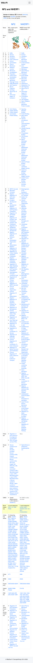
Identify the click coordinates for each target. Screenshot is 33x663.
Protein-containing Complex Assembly (24, 366)
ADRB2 (22, 520)
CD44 (13, 526)
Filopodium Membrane (12, 79)
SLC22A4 (22, 557)
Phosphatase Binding (24, 133)
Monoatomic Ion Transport (25, 613)
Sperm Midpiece (25, 101)
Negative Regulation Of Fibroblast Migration (24, 258)
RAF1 (16, 555)
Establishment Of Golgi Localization (25, 328)
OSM (15, 507)
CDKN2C (15, 529)
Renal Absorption (24, 370)
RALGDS (10, 557)
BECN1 (10, 523)
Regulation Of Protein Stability (14, 252)
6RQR (24, 603)
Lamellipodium (13, 72)
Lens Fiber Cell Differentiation (13, 321)
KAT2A (13, 542)
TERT (14, 565)
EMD (16, 534)
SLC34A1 (22, 560)
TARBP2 (10, 565)
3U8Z (12, 593)
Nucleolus (12, 56)
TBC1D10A (23, 566)
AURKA (10, 521)
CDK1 (21, 528)
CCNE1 (10, 526)
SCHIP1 (14, 558)
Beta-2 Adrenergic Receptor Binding (24, 142)
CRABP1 (26, 531)
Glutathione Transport (24, 292)
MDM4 (14, 547)
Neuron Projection (12, 87)
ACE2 (25, 518)
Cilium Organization (24, 295)
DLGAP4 (27, 533)
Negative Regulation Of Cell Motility (24, 419)
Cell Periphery (25, 99)
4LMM (27, 599)
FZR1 (16, 537)
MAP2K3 (15, 544)
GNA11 (28, 534)
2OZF (21, 599)
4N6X (24, 601)
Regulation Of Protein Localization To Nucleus (13, 330)
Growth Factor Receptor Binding (25, 179)
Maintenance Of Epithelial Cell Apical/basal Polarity (25, 306)
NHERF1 (25, 24)
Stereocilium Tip (25, 85)
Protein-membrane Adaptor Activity (25, 166)
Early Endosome (14, 59)
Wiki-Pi (4, 2)
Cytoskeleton (13, 62)
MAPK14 (10, 547)
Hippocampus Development (13, 229)
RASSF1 (15, 557)
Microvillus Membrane (24, 79)
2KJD (24, 596)
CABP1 (25, 507)
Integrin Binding (14, 110)
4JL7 (24, 599)
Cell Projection (13, 85)
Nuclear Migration (23, 205)
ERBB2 (14, 536)
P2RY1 (21, 542)
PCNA (9, 509)
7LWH (16, 594)
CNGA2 (22, 531)
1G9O (21, 593)
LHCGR (26, 537)
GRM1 (13, 539)
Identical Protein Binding (25, 162)
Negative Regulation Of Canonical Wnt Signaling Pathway (25, 389)
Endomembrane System (25, 63)
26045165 (25, 14)
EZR (9, 537)
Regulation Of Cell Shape (13, 213)
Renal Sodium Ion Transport (25, 194)
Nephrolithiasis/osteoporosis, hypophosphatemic (25, 447)
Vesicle (23, 82)
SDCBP (10, 560)
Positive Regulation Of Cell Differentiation (13, 294)
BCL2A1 (22, 526)
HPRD (5, 18)
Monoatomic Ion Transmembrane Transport (25, 637)
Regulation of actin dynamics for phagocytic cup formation (13, 436)
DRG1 (9, 507)
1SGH (23, 594)
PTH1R (21, 550)
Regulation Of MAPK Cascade (14, 645)
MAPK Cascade (14, 189)
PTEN (25, 549)
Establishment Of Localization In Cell (25, 323)
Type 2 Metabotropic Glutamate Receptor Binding (24, 149)
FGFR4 (12, 537)
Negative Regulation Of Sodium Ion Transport (24, 265)
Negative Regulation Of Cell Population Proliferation (13, 209)
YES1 (24, 569)
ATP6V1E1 (22, 525)
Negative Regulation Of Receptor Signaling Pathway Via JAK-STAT (13, 302)
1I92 (21, 594)
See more (10, 647)
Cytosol (12, 61)
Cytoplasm (12, 58)
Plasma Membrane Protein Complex (25, 104)
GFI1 (21, 510)
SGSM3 (14, 560)
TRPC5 (21, 568)
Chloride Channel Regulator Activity (25, 129)
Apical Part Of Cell (13, 92)
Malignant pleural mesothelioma (14, 493)
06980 (9, 579)
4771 (9, 574)
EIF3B (13, 534)
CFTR (21, 529)
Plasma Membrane (12, 65)
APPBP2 (25, 521)
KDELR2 (10, 544)
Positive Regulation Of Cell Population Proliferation (13, 635)
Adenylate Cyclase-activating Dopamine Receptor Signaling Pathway (23, 213)
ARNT (13, 520)
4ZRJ (9, 594)
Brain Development (13, 204)
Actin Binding (13, 109)
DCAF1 (10, 533)
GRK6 (25, 536)
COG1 (26, 509)
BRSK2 (26, 526)
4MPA (21, 601)
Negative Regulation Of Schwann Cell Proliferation (13, 218)
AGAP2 (14, 517)
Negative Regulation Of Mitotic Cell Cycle (24, 318)
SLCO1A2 (22, 563)
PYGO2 (13, 555)
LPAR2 (21, 539)
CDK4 (9, 528)
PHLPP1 (22, 545)
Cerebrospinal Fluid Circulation (25, 394)
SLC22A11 (22, 555)
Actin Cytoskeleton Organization (13, 240)
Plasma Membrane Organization (24, 201)
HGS (9, 541)
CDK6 (12, 528)
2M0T (21, 598)
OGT (24, 541)
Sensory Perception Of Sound (24, 221)
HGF (16, 539)
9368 (21, 574)
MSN (25, 539)
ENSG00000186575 (13, 583)
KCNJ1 (21, 537)
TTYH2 (16, 566)
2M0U (24, 598)
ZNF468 (22, 571)
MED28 (10, 549)
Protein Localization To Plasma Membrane (25, 382)
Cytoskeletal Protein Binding (13, 114)
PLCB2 (25, 547)
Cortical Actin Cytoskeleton (13, 76)
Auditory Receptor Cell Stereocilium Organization (24, 350)
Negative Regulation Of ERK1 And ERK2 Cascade (25, 375)
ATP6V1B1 (22, 523)
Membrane (12, 71)
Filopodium (12, 74)
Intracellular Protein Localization (24, 225)
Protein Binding (13, 112)
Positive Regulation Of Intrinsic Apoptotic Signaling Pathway (24, 427)
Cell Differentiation (13, 244)
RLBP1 (21, 552)
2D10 (27, 594)
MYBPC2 (10, 550)
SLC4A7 (27, 560)
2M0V (27, 598)
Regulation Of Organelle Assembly (13, 336)
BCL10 (27, 525)
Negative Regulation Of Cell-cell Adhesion (13, 234)
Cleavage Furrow (14, 82)
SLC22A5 (27, 557)
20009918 (12, 502)
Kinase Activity (13, 639)
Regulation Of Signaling (13, 630)
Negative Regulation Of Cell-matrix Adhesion (13, 196)
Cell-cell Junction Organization (13, 288)
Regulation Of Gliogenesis (13, 226)
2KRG (27, 596)
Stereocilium (24, 83)
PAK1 (14, 552)
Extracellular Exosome (24, 97)
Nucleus (12, 54)
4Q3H (21, 603)
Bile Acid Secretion (23, 289)
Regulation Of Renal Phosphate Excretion (24, 414)
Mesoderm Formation (12, 191)
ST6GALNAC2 (23, 512)
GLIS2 (9, 539)
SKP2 (21, 553)
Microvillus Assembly (24, 276)
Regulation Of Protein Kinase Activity (25, 312)
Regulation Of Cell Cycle (13, 317)
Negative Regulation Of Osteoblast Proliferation (13, 260)
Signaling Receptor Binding (23, 110)
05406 (21, 579)
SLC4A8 (22, 561)
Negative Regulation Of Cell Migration (13, 248)
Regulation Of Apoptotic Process (13, 278)
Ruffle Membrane (14, 83)
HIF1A (12, 541)
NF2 (13, 24)
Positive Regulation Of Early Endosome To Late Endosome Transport (14, 356)
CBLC (16, 523)
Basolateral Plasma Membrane (24, 620)
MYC (14, 550)
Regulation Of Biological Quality (24, 625)
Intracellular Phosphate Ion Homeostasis (25, 285)
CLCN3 (25, 529)
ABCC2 (25, 517)
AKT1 (9, 518)
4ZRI (15, 593)
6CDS (12, 594)
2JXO (21, 596)
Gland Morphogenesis (25, 273)
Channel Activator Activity (23, 184)
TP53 (9, 566)
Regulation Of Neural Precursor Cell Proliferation (14, 349)
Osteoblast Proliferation (13, 255)
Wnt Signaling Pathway (24, 269)
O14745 (22, 588)
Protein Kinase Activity (13, 641)
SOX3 (9, 561)
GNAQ (21, 536)
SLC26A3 (27, 558)
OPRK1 (28, 541)
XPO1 (13, 568)
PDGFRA (10, 553)
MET (13, 549)
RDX (25, 550)
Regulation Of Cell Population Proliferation (13, 269)
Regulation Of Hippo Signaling (14, 265)
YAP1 (21, 569)
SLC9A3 (26, 561)
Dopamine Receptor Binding (23, 171)
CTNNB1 (10, 531)
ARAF (9, 520)
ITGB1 (9, 542)
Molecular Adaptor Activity (25, 175)
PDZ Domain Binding (24, 137)
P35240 (10, 590)
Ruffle (11, 53)
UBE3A (26, 568)
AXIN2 (21, 507)
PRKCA (15, 553)
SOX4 (12, 561)
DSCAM (14, 533)
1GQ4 (24, 593)
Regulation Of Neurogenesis (13, 308)
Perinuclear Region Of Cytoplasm (12, 96)
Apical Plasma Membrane (25, 71)
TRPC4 (28, 566)
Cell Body (12, 90)
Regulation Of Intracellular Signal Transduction (13, 613)
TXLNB (10, 568)
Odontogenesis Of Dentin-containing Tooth (14, 273)
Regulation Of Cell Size (24, 239)
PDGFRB (27, 544)
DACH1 (15, 531)
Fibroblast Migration (23, 253)
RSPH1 (10, 558)
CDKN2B (10, 529)
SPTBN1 (10, 563)
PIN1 (26, 545)
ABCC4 (22, 518)
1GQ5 (27, 593)
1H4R (9, 593)
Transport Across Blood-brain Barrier (25, 408)
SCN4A (26, 552)
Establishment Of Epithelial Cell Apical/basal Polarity (25, 300)
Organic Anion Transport (25, 633)
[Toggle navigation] (29, 2)
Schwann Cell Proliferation (13, 223)
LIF (12, 507)
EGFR (9, 534)
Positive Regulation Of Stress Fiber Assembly (13, 313)
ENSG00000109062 (25, 583)
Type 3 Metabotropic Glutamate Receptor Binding (24, 157)
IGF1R (16, 541)
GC (29, 509)
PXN (9, 555)
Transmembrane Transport (25, 616)
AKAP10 (26, 520)
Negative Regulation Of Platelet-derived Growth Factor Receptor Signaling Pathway (25, 246)
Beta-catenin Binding (24, 116)
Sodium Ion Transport (24, 197)
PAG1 (25, 542)
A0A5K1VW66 (11, 588)
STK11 (14, 563)
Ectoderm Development (13, 201)
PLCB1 (21, 547)
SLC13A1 (25, 553)
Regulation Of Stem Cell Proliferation (13, 325)
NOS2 (21, 541)
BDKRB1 (14, 521)
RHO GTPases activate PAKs (13, 441)
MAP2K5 (10, 545)
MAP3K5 (15, 545)
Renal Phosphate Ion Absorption (25, 398)
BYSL (13, 523)
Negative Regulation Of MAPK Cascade (14, 283)
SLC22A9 (22, 558)
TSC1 (12, 566)
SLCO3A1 (22, 565)
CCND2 (16, 525)
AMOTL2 (13, 518)
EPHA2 (10, 536)
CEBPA (25, 528)
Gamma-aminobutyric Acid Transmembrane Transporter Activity (25, 122)
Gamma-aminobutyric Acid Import (24, 344)
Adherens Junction (12, 68)
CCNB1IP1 (11, 525)
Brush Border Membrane (24, 76)
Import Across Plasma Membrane (25, 403)
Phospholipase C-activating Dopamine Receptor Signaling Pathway (25, 358)
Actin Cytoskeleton (24, 66)
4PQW (28, 601)
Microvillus (24, 61)
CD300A (22, 509)
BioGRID (13, 16)
